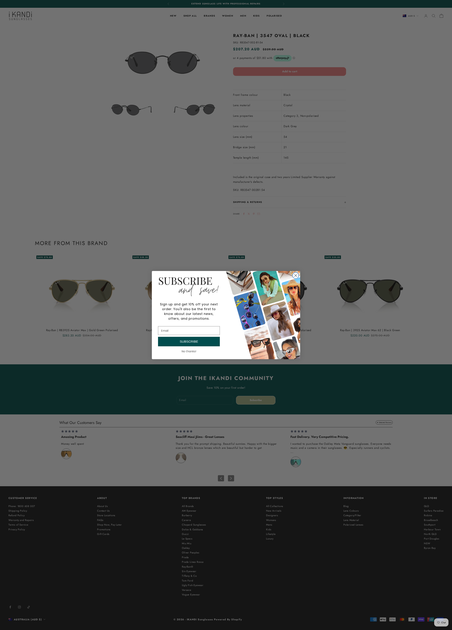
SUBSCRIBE (189, 341)
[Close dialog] (296, 275)
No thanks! (189, 351)
